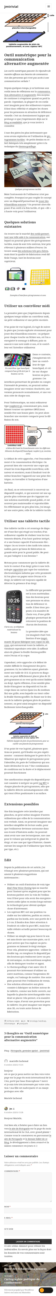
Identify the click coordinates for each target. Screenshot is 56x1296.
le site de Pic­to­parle (19, 1128)
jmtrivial (11, 6)
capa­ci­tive (18, 569)
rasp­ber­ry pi (15, 405)
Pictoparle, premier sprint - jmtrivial (30, 1050)
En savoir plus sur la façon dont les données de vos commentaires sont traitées (27, 1253)
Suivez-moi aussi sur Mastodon (17, 1292)
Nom (7, 1206)
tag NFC (43, 783)
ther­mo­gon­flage (27, 146)
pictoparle (23, 1023)
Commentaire (12, 1171)
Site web (8, 1229)
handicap (42, 1021)
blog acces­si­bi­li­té (13, 122)
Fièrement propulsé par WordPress (19, 1290)
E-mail (8, 1218)
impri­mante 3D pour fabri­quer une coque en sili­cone (27, 642)
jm (24, 1021)
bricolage (34, 1021)
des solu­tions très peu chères (33, 250)
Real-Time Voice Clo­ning (19, 887)
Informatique (9, 1023)
